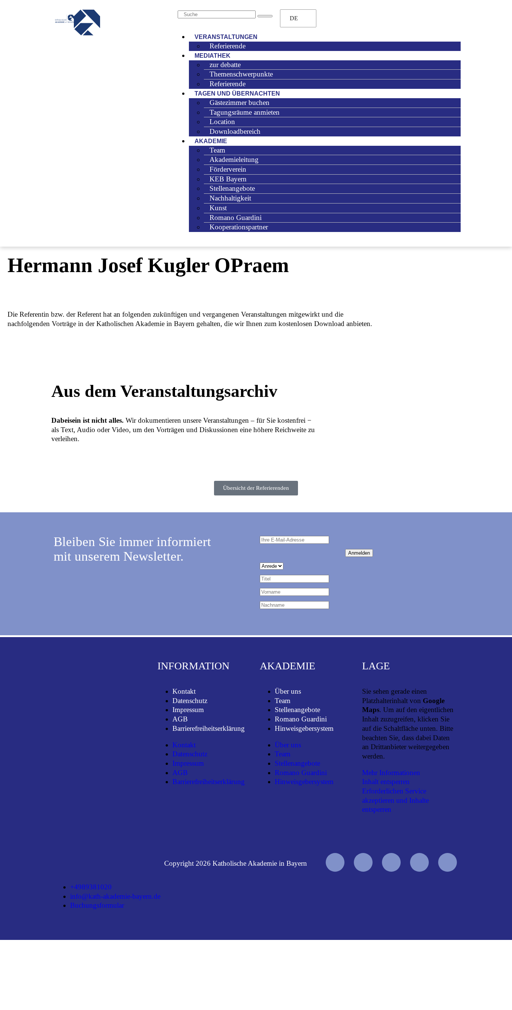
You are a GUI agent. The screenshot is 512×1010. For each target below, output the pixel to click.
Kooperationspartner (239, 227)
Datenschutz (189, 701)
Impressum (188, 710)
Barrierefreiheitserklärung (208, 728)
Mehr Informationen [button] (391, 773)
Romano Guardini (301, 719)
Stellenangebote (297, 710)
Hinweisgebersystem (304, 728)
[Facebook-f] (363, 862)
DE (294, 18)
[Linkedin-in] (419, 862)
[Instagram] (391, 862)
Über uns (288, 691)
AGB (180, 719)
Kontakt (184, 691)
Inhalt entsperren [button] (386, 782)
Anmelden (359, 553)
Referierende (228, 46)
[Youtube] (335, 862)
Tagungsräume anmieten (245, 112)
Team (282, 701)
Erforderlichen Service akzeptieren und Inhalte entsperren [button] (395, 800)
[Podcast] (447, 862)
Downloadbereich (235, 131)
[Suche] (264, 16)
